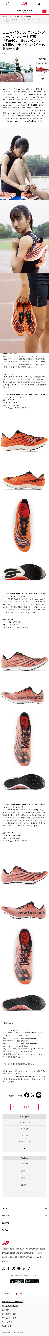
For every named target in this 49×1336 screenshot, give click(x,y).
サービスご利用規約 (10, 1306)
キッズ (24, 1129)
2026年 (24, 1163)
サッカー (25, 1141)
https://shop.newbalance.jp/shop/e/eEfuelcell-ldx (23, 121)
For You (5, 1230)
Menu (44, 11)
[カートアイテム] (45, 4)
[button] (7, 3)
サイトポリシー (8, 1322)
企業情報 (5, 1223)
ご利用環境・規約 (9, 1314)
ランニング (7, 53)
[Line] (39, 1095)
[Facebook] (27, 1095)
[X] (33, 1095)
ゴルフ (24, 1135)
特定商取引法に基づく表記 (12, 1302)
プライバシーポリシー (11, 1318)
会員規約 (5, 1310)
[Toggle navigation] (2, 4)
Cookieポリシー (8, 1326)
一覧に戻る (24, 1107)
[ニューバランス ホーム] (24, 3)
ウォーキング (24, 1122)
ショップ (5, 1215)
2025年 (24, 1170)
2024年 (24, 1177)
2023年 (24, 1184)
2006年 (7, 1050)
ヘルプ (4, 1208)
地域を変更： (6, 1294)
